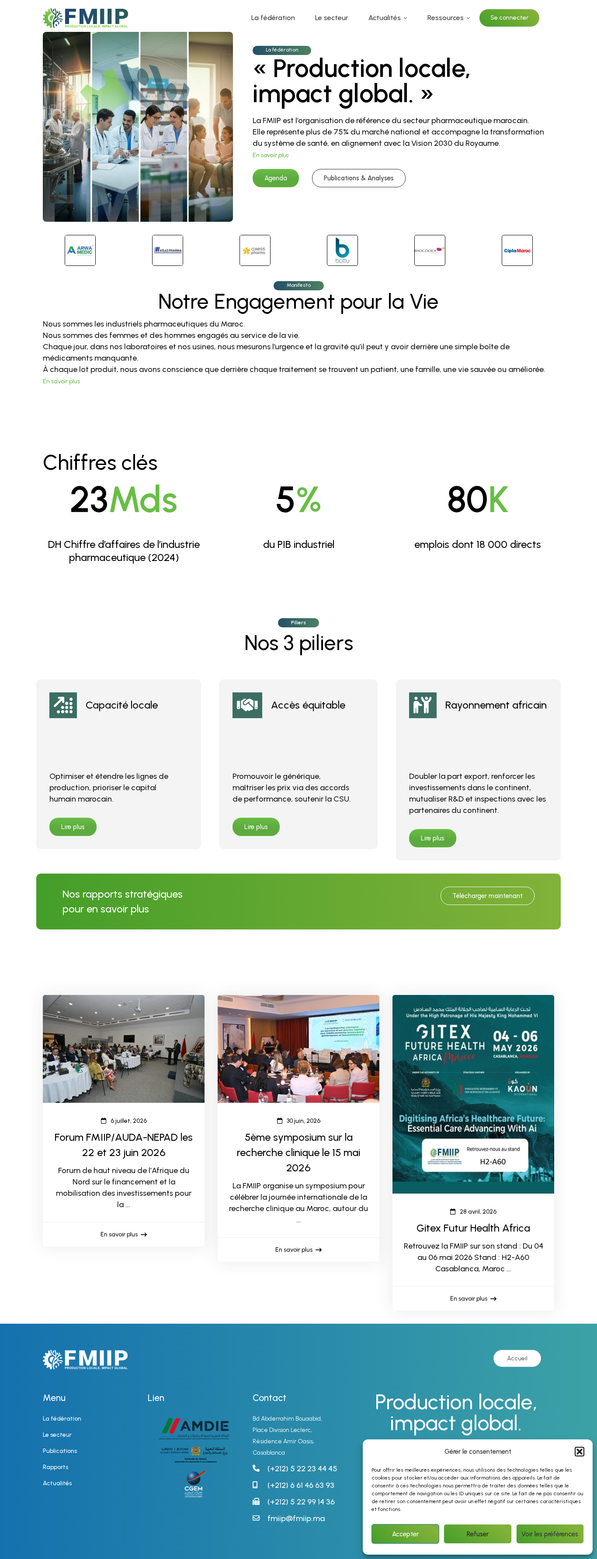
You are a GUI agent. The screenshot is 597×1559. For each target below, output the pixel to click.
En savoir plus (61, 381)
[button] (579, 1451)
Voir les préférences (549, 1534)
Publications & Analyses (359, 178)
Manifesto (299, 285)
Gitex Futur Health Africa (473, 1228)
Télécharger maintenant (487, 896)
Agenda (275, 178)
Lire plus (73, 827)
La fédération (282, 50)
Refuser (478, 1534)
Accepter (405, 1534)
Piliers (298, 622)
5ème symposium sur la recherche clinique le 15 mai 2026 (298, 1152)
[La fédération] (138, 37)
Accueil (517, 1358)
